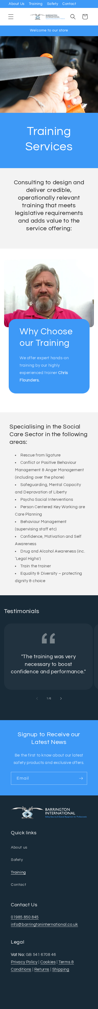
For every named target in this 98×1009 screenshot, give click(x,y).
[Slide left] (37, 698)
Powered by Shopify (74, 1004)
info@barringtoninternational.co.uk (44, 924)
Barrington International (40, 1004)
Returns (41, 969)
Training (36, 4)
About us (19, 847)
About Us (16, 4)
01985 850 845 (25, 917)
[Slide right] (61, 698)
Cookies (48, 962)
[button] (11, 17)
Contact (69, 4)
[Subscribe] (81, 778)
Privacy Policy (24, 962)
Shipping (60, 969)
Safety (52, 4)
